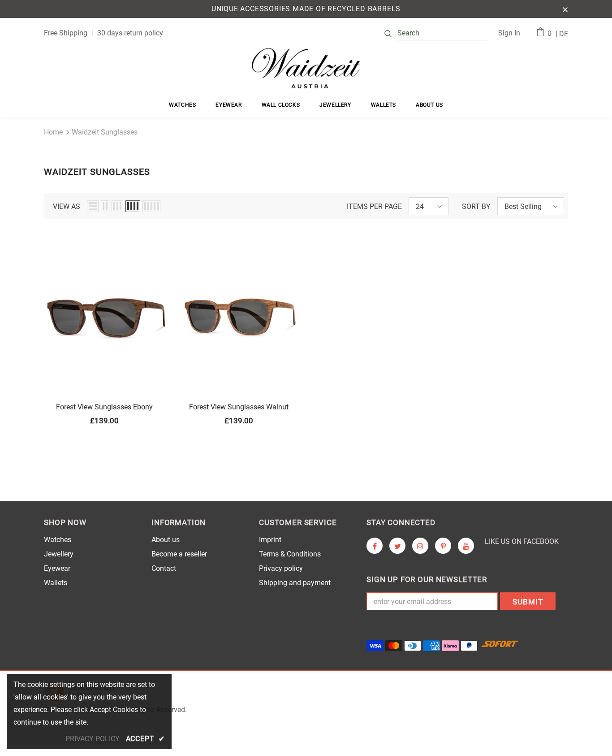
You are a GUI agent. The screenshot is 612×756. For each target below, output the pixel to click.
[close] (564, 8)
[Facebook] (374, 546)
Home (53, 132)
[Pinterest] (443, 546)
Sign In (509, 33)
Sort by (476, 206)
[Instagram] (420, 546)
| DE (562, 34)
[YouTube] (466, 546)
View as (66, 206)
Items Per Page (374, 206)
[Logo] (306, 68)
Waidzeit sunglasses (105, 132)
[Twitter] (397, 546)
